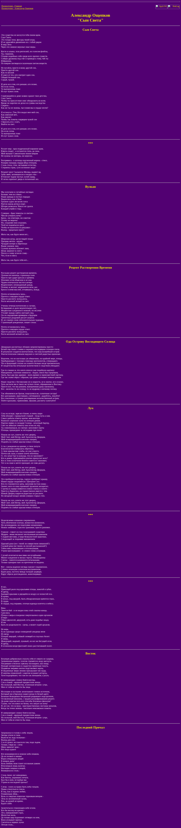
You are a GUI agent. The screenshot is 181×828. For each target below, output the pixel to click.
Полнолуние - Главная (11, 6)
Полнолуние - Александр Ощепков (17, 8)
